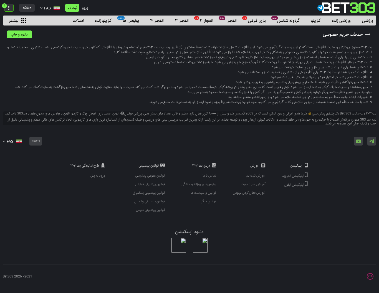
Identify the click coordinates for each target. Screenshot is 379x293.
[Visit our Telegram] (371, 141)
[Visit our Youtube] (358, 141)
